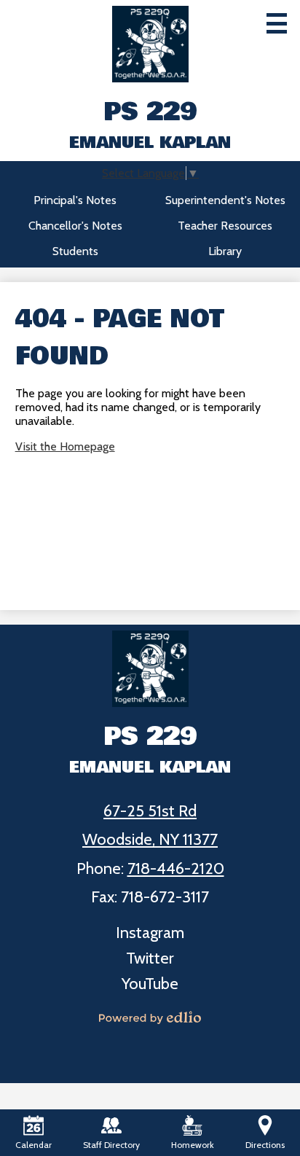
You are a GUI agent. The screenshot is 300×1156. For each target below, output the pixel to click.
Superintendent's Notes (225, 200)
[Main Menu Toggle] (277, 23)
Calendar (33, 1144)
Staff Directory (111, 1144)
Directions (265, 1144)
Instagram (150, 932)
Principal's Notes (75, 200)
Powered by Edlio (150, 1017)
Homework (192, 1144)
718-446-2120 (175, 868)
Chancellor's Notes (75, 226)
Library (225, 251)
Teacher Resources (225, 226)
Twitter (150, 958)
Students (75, 251)
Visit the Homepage (65, 446)
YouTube (150, 983)
